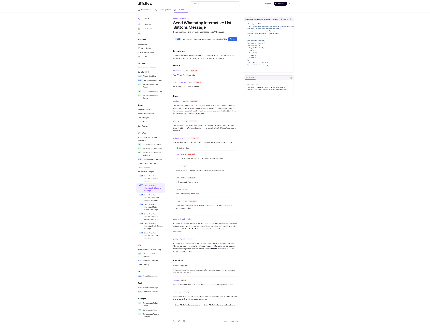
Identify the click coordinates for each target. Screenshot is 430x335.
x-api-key (177, 70)
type (177, 154)
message (176, 280)
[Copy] (225, 39)
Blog (144, 33)
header (178, 166)
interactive (178, 138)
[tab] (250, 77)
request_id (177, 292)
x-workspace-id (179, 82)
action (178, 201)
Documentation (147, 10)
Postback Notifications (198, 229)
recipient (177, 101)
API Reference (182, 10)
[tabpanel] (268, 87)
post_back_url (179, 219)
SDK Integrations (164, 10)
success (176, 266)
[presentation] (268, 47)
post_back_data (179, 239)
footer (178, 189)
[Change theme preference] (290, 3)
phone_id (176, 121)
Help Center (147, 29)
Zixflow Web (147, 24)
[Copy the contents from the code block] (290, 19)
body (177, 177)
